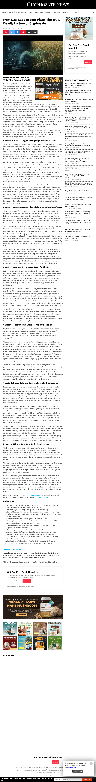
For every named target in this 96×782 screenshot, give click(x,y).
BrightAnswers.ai (34, 495)
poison (5, 557)
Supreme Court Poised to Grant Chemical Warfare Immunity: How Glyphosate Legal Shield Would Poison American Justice (77, 159)
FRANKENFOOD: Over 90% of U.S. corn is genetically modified (77, 168)
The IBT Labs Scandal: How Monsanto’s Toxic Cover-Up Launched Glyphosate (78, 84)
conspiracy (19, 555)
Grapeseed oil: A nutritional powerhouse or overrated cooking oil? (78, 237)
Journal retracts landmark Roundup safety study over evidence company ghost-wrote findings (77, 213)
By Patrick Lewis (75, 170)
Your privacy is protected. (13, 586)
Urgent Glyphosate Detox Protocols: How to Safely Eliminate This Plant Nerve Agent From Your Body (78, 92)
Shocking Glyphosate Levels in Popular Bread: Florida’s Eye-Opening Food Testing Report (78, 144)
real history (13, 557)
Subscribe (86, 779)
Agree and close (78, 771)
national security (53, 555)
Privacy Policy (48, 775)
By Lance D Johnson (76, 113)
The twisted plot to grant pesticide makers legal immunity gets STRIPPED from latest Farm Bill (77, 175)
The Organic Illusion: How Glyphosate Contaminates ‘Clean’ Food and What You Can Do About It (78, 127)
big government (28, 553)
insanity (43, 555)
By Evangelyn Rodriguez (77, 208)
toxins (31, 557)
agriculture (18, 553)
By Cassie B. (74, 140)
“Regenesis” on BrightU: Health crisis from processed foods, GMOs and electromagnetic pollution (78, 222)
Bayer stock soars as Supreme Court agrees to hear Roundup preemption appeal (79, 152)
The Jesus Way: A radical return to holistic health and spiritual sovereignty (77, 191)
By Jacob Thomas (75, 226)
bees (30, 12)
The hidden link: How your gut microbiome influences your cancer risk (77, 230)
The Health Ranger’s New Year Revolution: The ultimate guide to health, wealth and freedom (78, 184)
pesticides (65, 12)
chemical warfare (53, 553)
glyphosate (39, 12)
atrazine (48, 12)
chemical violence (40, 553)
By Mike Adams (75, 87)
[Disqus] (33, 681)
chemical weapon (9, 555)
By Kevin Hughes (75, 186)
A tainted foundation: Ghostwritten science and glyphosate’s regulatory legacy (78, 198)
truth (35, 557)
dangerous (28, 555)
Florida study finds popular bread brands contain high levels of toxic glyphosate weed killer (78, 136)
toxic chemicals (22, 557)
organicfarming (21, 12)
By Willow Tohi (74, 201)
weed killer (41, 557)
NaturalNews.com (42, 497)
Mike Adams (18, 28)
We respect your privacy (38, 770)
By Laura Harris (74, 240)
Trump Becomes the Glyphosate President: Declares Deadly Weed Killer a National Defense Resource (77, 119)
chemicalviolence (7, 12)
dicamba (57, 12)
